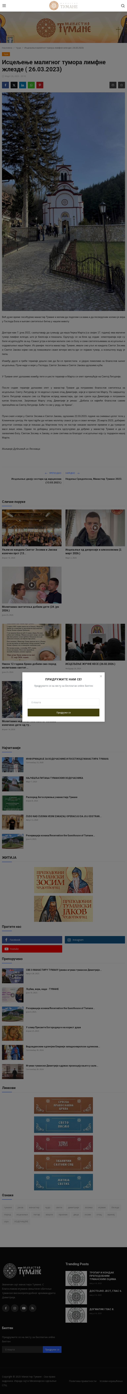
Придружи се (63, 712)
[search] (123, 5)
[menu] (4, 5)
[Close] (101, 676)
